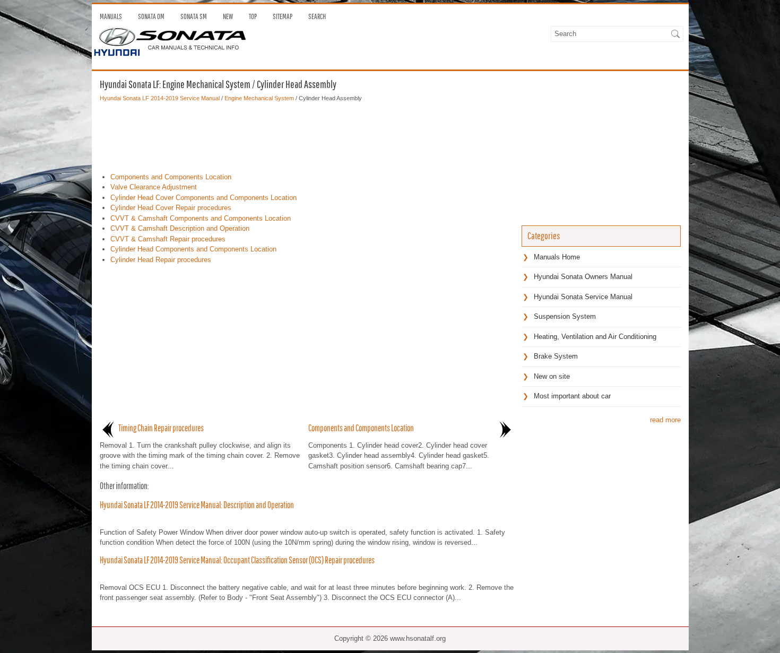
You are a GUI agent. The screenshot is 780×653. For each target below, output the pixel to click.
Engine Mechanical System (259, 98)
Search (317, 16)
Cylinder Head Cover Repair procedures (170, 208)
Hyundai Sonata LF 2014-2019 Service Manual (160, 98)
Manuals (111, 16)
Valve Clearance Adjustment (153, 187)
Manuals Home (557, 257)
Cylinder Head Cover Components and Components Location (203, 198)
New (228, 16)
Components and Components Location (170, 177)
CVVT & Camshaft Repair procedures (168, 239)
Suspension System (565, 316)
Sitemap (282, 16)
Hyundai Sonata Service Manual (583, 297)
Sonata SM (193, 16)
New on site (552, 376)
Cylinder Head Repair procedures (160, 260)
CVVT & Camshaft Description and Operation (179, 228)
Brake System (556, 356)
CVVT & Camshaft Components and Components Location (200, 218)
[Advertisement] (307, 135)
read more (665, 420)
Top (253, 16)
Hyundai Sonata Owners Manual (583, 277)
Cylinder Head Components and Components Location (193, 249)
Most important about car (572, 396)
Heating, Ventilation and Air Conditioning (595, 337)
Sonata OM (151, 16)
